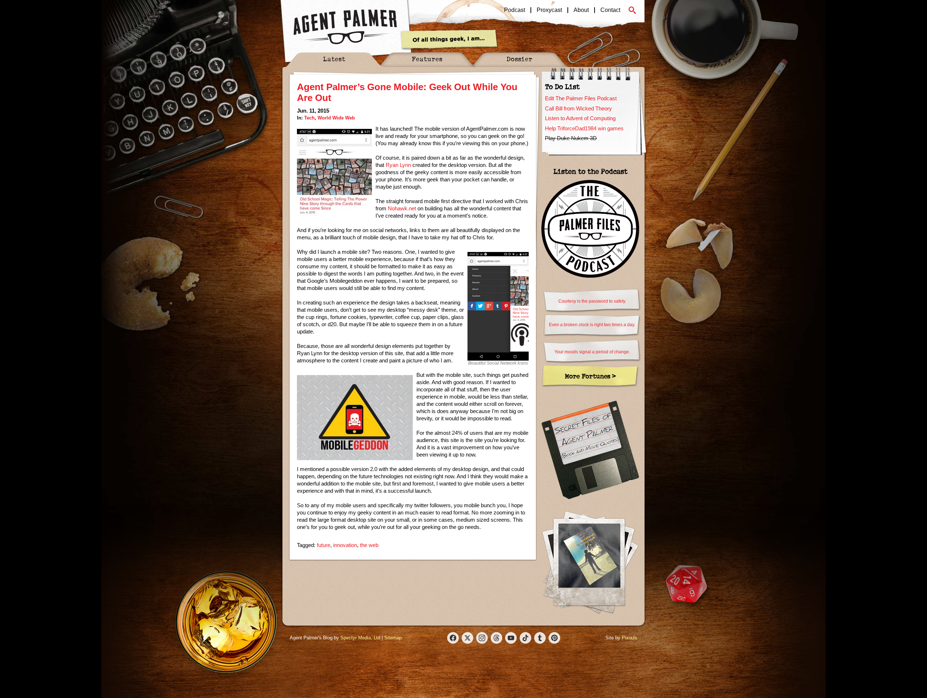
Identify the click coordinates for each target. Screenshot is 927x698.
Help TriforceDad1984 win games (584, 128)
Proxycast (549, 10)
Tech (309, 118)
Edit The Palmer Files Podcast (581, 98)
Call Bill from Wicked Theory (578, 108)
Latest (334, 59)
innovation (345, 545)
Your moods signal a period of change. (592, 351)
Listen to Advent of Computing (580, 118)
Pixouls (629, 637)
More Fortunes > (590, 376)
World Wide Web (336, 118)
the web (369, 545)
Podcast (514, 10)
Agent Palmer (345, 27)
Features (427, 59)
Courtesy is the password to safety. (592, 301)
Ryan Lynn (398, 165)
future (323, 545)
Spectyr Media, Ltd (360, 637)
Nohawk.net (402, 208)
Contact (610, 10)
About (581, 10)
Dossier (520, 59)
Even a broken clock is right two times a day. (592, 324)
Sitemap (393, 637)
